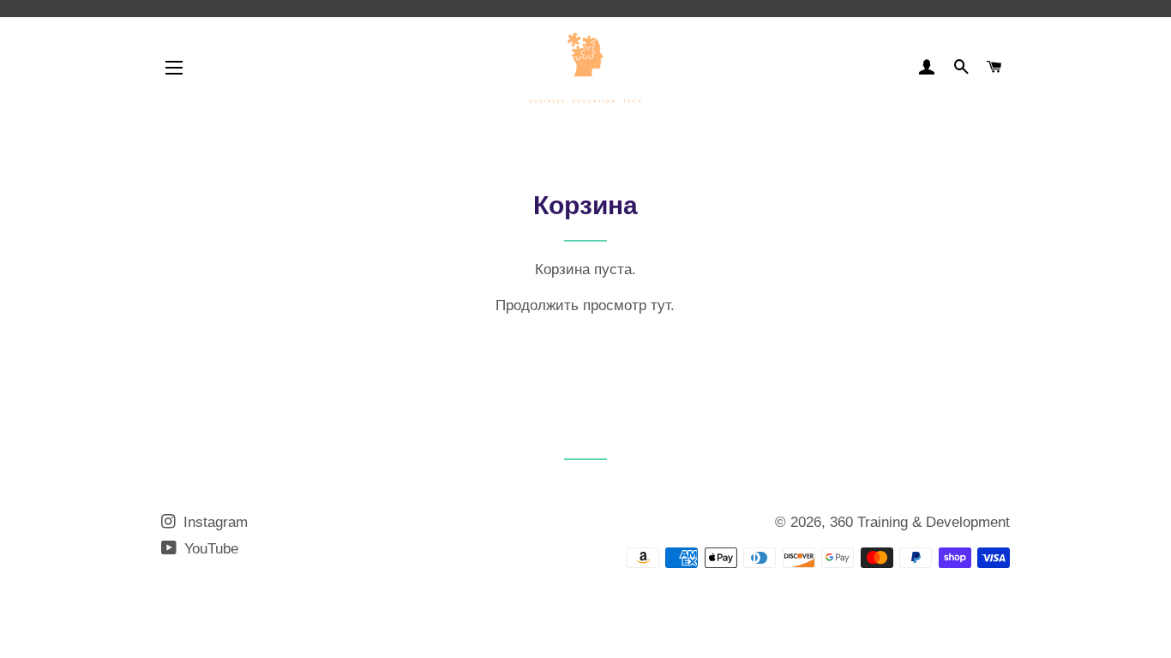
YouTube (209, 549)
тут (660, 305)
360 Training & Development (920, 522)
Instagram (213, 522)
